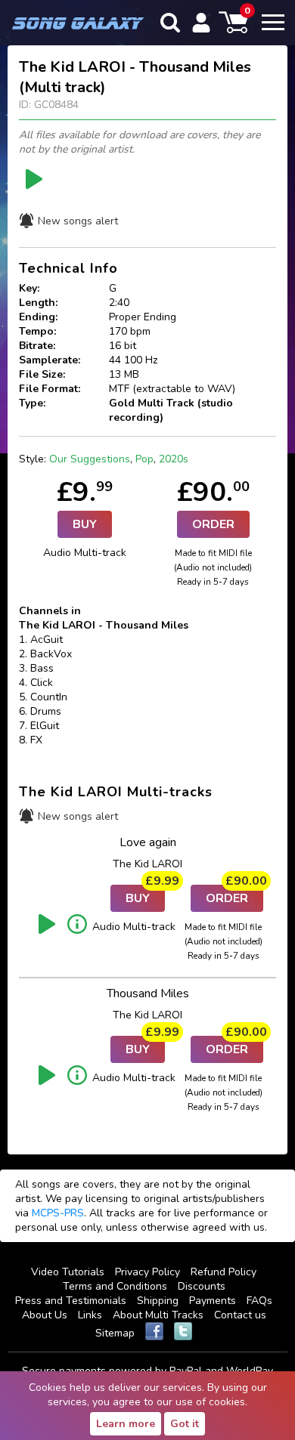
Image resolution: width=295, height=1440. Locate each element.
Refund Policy (223, 1272)
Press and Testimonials (70, 1300)
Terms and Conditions (115, 1286)
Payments (212, 1300)
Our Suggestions (89, 459)
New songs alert (78, 221)
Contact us (240, 1315)
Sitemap (115, 1333)
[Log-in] (201, 23)
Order (213, 524)
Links (90, 1315)
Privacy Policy (147, 1272)
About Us (44, 1315)
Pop (144, 459)
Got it (184, 1424)
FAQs (259, 1300)
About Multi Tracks (158, 1315)
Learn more (125, 1424)
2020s (173, 459)
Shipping (158, 1300)
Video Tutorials (67, 1272)
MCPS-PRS (58, 1213)
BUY (85, 524)
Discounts (201, 1286)
